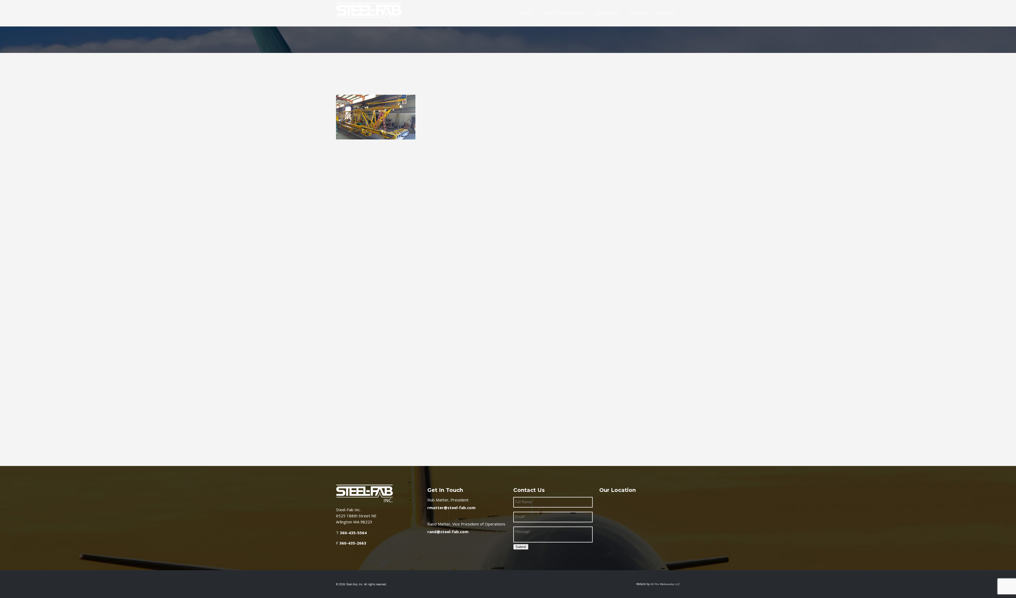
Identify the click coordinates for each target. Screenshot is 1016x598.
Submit (520, 547)
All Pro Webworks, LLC (665, 584)
